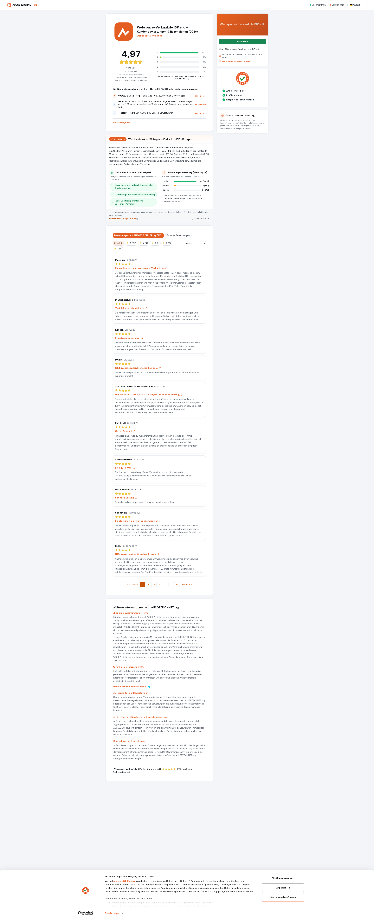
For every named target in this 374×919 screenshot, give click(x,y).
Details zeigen (112, 913)
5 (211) (131, 243)
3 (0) (155, 243)
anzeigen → (200, 96)
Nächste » (187, 584)
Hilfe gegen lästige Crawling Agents (135, 554)
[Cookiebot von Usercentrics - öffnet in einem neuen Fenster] (85, 913)
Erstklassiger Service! (127, 337)
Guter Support (123, 431)
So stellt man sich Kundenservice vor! (137, 520)
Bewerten (242, 41)
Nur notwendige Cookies (283, 897)
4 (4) (143, 243)
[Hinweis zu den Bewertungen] (149, 686)
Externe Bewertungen (178, 235)
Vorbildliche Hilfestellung (129, 308)
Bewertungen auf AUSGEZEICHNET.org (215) (138, 235)
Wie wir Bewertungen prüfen (122, 218)
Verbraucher (338, 4)
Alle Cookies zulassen (283, 878)
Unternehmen (319, 4)
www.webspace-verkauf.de (236, 61)
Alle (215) (118, 243)
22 (177, 584)
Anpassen (281, 887)
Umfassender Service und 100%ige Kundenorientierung (147, 394)
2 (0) (166, 243)
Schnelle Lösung (124, 497)
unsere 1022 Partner (124, 881)
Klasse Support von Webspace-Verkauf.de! (139, 268)
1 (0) (118, 248)
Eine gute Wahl (123, 467)
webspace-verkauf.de (149, 35)
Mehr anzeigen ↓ (121, 122)
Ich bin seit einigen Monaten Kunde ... (136, 367)
